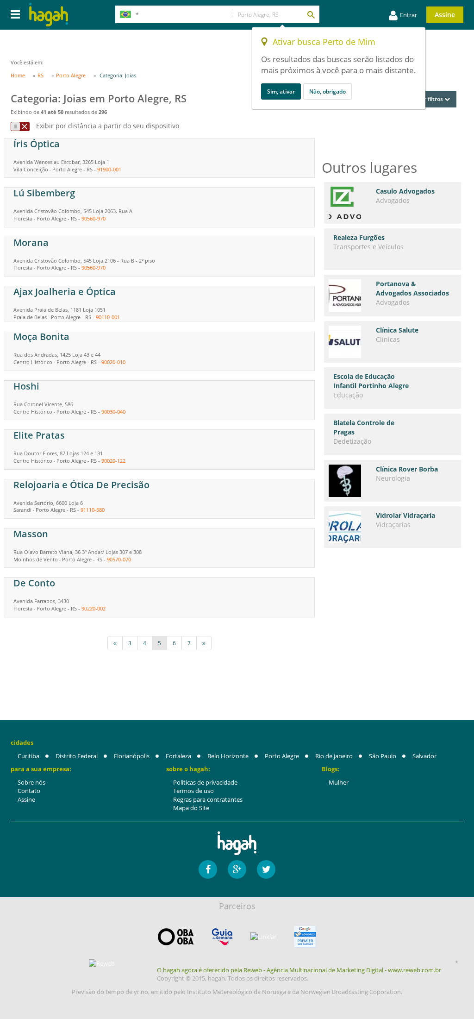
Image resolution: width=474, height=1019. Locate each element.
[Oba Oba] (176, 936)
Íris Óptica (36, 144)
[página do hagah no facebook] (208, 869)
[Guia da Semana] (222, 936)
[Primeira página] (115, 643)
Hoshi (26, 386)
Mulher (339, 782)
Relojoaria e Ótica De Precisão (81, 484)
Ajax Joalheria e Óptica (64, 291)
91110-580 (93, 509)
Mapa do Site (191, 808)
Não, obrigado (327, 91)
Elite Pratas (39, 435)
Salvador (424, 756)
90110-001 (108, 317)
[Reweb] (102, 963)
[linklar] (263, 936)
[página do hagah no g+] (237, 869)
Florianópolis (132, 756)
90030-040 (113, 411)
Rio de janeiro (334, 756)
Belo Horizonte (228, 756)
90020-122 (113, 460)
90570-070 (119, 559)
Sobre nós (31, 782)
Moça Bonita (41, 336)
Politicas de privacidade (205, 782)
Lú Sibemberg (44, 193)
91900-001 (109, 169)
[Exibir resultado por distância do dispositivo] (20, 126)
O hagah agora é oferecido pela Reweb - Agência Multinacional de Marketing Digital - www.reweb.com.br (299, 970)
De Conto (34, 583)
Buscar (310, 14)
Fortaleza (178, 756)
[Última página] (204, 643)
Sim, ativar (281, 91)
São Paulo (382, 756)
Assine (445, 14)
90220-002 (93, 608)
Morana (31, 242)
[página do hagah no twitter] (266, 869)
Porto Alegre (282, 756)
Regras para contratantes (208, 799)
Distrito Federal (77, 756)
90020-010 (113, 362)
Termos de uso (193, 790)
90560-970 (93, 218)
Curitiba (28, 756)
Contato (29, 790)
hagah (48, 14)
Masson (30, 534)
